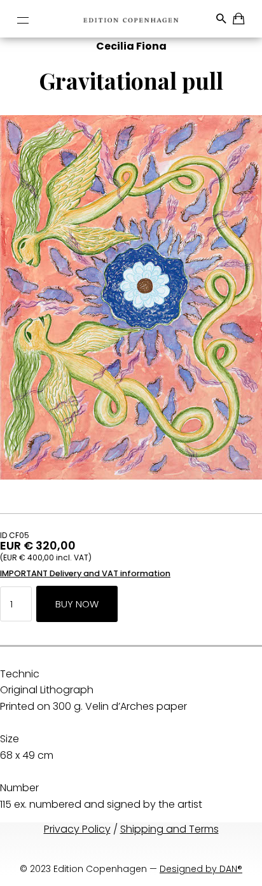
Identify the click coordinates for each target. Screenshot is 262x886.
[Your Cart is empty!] (239, 21)
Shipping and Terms (169, 829)
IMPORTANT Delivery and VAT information (85, 573)
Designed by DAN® (201, 868)
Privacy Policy (77, 829)
